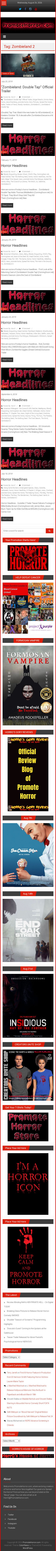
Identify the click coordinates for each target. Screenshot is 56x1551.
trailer (3, 105)
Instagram (12, 1523)
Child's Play (32, 174)
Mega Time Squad (11, 179)
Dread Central (6, 177)
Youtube (11, 1528)
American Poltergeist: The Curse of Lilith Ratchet (21, 408)
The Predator (47, 416)
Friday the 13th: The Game (16, 259)
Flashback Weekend (35, 331)
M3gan (38, 490)
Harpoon (12, 334)
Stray (8, 182)
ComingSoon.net (43, 174)
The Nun (39, 416)
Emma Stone (48, 100)
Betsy (26, 254)
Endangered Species (26, 488)
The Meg (43, 493)
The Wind (44, 418)
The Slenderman (23, 495)
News (4, 152)
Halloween (4, 334)
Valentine (42, 182)
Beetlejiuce (42, 408)
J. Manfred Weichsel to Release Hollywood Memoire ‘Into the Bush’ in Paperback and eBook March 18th (26, 1390)
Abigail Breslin (38, 100)
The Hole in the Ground (43, 261)
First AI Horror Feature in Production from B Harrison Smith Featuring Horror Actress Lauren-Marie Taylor (29, 1377)
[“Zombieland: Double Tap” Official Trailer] (28, 65)
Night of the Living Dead (33, 413)
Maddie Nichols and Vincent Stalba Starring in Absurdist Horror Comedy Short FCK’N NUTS (29, 1403)
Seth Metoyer (12, 1412)
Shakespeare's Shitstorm (37, 336)
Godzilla (42, 488)
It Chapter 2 (31, 490)
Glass (36, 488)
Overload (49, 490)
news (21, 179)
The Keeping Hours (32, 493)
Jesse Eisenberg (11, 102)
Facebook (12, 1519)
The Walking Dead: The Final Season (27, 418)
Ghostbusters (47, 331)
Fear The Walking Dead (19, 177)
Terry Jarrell (12, 1373)
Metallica (47, 259)
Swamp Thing (30, 416)
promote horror (23, 102)
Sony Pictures (34, 102)
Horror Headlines (14, 166)
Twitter (11, 1515)
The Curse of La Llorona (19, 182)
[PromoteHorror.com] (28, 25)
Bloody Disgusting (10, 174)
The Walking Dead (7, 418)
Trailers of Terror (7, 73)
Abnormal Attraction (11, 254)
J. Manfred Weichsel (15, 1386)
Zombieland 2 (36, 105)
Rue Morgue (39, 179)
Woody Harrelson (24, 105)
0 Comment (25, 97)
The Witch (31, 182)
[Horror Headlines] (28, 144)
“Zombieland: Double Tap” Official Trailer (27, 89)
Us (37, 182)
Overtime (46, 413)
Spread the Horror (46, 102)
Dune (41, 256)
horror (3, 102)
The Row (14, 495)
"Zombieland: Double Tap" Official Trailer (18, 100)
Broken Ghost (22, 174)
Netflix (43, 334)
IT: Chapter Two (14, 413)
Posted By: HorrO (9, 97)
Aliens (21, 254)
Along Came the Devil (11, 488)
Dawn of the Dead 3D (21, 256)
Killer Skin (37, 334)
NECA (3, 261)
